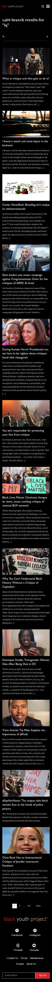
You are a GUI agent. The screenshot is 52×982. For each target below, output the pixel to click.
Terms (24, 958)
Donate (20, 963)
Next (38, 906)
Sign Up (42, 975)
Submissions (36, 958)
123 (28, 906)
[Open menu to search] (42, 6)
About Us (31, 963)
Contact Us (12, 958)
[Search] (47, 36)
